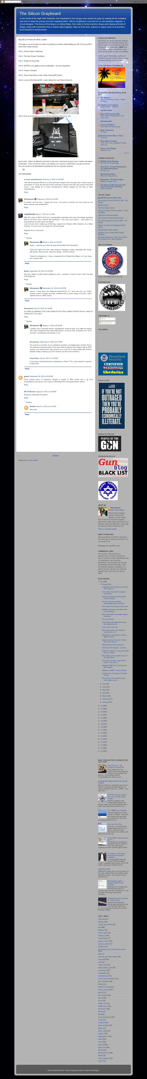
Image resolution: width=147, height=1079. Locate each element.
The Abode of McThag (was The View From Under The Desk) (113, 186)
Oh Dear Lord (105, 170)
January (106, 702)
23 (102, 712)
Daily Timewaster (107, 130)
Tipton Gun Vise (43, 250)
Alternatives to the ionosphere (113, 645)
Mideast (101, 930)
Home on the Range (108, 148)
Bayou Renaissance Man (110, 114)
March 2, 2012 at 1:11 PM (45, 214)
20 (102, 721)
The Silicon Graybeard (40, 13)
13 (102, 742)
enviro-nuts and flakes (106, 979)
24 (102, 709)
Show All (126, 153)
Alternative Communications (108, 215)
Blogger (96, 1070)
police (100, 1028)
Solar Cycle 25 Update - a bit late (114, 648)
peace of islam (103, 1025)
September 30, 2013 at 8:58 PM (41, 376)
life (99, 1014)
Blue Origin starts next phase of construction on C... (113, 631)
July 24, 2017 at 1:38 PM (49, 358)
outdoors (101, 1022)
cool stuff (101, 959)
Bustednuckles (106, 121)
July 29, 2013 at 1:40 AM (43, 308)
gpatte (26, 376)
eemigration (102, 973)
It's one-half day (108, 619)
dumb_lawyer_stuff (105, 967)
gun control (102, 995)
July (104, 684)
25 (102, 706)
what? (100, 1061)
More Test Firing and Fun (109, 176)
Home (56, 455)
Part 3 (20, 66)
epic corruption (103, 981)
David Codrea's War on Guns (112, 136)
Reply (26, 192)
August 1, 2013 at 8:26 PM (52, 325)
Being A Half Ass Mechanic (110, 107)
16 (102, 733)
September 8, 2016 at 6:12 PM (51, 342)
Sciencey (101, 935)
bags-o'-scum (103, 941)
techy (100, 1050)
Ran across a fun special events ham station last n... (113, 679)
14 (102, 739)
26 (102, 582)
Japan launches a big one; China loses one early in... (114, 641)
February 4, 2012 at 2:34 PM (47, 199)
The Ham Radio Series (106, 208)
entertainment (103, 976)
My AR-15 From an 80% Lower (109, 198)
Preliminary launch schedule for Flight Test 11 (118, 899)
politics (100, 1033)
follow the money (104, 987)
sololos (80, 1070)
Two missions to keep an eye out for (115, 606)
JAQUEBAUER (29, 214)
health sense (102, 1006)
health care (102, 1003)
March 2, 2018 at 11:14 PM (46, 406)
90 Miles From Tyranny (109, 161)
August (105, 584)
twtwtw (100, 1055)
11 (102, 748)
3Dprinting (102, 919)
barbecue (101, 946)
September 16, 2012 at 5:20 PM (54, 288)
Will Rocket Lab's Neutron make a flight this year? (114, 636)
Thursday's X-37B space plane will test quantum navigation (116, 855)
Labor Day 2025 (104, 869)
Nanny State (102, 933)
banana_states (103, 944)
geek (100, 992)
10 (102, 751)
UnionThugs (102, 938)
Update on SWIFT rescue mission (114, 670)
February (106, 699)
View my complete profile (107, 529)
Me (99, 927)
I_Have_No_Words (105, 924)
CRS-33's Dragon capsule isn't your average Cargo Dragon (117, 796)
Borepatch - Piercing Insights (112, 179)
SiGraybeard (29, 199)
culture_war (102, 965)
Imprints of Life (106, 150)
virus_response (103, 1058)
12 (102, 745)
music (100, 1020)
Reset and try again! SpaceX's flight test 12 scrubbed (116, 883)
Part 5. (20, 75)
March (105, 696)
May (104, 690)
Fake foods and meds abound (110, 127)
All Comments (106, 323)
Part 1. (20, 51)
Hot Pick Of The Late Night (110, 163)
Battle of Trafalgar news (108, 181)
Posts (103, 319)
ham (99, 1001)
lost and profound (104, 1017)
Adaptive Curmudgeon (109, 105)
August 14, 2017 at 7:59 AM (46, 391)
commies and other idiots (107, 957)
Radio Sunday (103, 205)
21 (102, 718)
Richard (33, 406)
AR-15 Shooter (29, 391)
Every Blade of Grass (109, 141)
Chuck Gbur (34, 358)
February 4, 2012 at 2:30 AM (53, 179)
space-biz (101, 1047)
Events (100, 922)
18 (102, 727)
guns (100, 998)
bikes (100, 954)
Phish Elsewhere (106, 188)
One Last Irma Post (115, 824)
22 (102, 715)
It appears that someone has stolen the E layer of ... (115, 588)
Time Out (104, 137)
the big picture (103, 1053)
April (104, 693)
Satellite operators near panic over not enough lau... (114, 610)
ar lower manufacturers (33, 179)
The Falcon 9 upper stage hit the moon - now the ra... (114, 661)
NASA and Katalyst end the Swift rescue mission (114, 597)
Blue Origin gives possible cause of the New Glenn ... (114, 656)
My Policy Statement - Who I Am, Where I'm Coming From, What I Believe (112, 238)
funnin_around (103, 990)
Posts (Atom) (33, 460)
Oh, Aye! (103, 132)
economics (102, 970)
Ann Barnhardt (106, 110)
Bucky (26, 271)
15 (102, 736)
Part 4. (20, 70)
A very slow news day (110, 627)
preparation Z (103, 1036)
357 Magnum (106, 97)
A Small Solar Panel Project (108, 230)
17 (102, 730)
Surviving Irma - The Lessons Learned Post (116, 766)
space (100, 1044)
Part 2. (20, 56)
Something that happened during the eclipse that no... (114, 623)
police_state (102, 1031)
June (105, 687)
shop (100, 1042)
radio (100, 1039)
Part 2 (20, 61)
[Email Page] (23, 169)
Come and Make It (108, 125)
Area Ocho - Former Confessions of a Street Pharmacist (113, 168)
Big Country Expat (108, 174)
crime (100, 962)
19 (102, 724)
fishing (100, 984)
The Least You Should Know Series (111, 218)
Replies (29, 238)
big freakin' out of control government (111, 949)
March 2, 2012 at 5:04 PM (52, 242)
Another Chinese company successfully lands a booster (113, 602)
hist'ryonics (102, 1009)
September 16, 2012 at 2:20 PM (41, 271)
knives (100, 1011)
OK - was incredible (117, 810)
